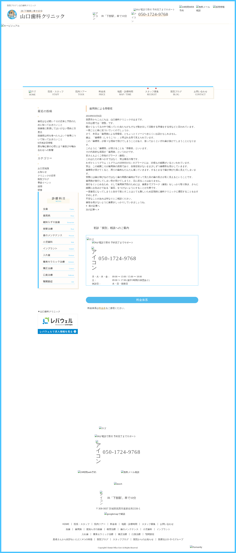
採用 (40, 186)
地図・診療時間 (125, 93)
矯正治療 (58, 268)
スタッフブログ (121, 539)
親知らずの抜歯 (58, 222)
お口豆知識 (43, 168)
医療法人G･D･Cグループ (170, 539)
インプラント (58, 248)
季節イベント (44, 182)
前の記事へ (94, 206)
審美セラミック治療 (58, 261)
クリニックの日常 (47, 175)
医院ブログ (176, 93)
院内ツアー (81, 93)
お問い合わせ (200, 93)
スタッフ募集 (152, 93)
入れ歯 (58, 255)
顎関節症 (58, 281)
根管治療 (58, 228)
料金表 (102, 93)
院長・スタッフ (56, 93)
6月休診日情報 (45, 143)
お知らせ (42, 172)
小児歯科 (58, 241)
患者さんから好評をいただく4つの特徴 (72, 539)
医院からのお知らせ (143, 539)
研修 (40, 190)
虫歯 (58, 208)
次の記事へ (92, 209)
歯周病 (58, 215)
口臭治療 (58, 274)
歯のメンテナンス (58, 235)
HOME (65, 524)
